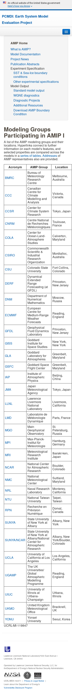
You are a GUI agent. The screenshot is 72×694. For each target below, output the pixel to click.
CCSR (9, 211)
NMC (8, 479)
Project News (20, 59)
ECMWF (11, 315)
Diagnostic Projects (26, 100)
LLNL (8, 403)
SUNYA (10, 522)
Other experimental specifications (36, 81)
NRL (8, 490)
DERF (9, 283)
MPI (7, 442)
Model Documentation (26, 54)
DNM (8, 299)
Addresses (49, 155)
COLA (9, 237)
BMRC (9, 178)
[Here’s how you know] (36, 4)
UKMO (9, 608)
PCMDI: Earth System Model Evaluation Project (25, 19)
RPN (8, 510)
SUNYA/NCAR (15, 540)
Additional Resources (28, 105)
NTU (8, 499)
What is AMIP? (21, 49)
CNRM (9, 223)
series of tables (30, 155)
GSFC (9, 366)
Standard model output (28, 90)
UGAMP (10, 575)
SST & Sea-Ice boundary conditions (30, 75)
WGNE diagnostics (26, 95)
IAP (7, 377)
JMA (8, 389)
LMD (8, 417)
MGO (8, 430)
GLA (8, 355)
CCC (8, 195)
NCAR (9, 467)
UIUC (9, 594)
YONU (9, 619)
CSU (8, 269)
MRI (8, 455)
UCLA (9, 557)
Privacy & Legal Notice (34, 681)
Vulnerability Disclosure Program (18, 687)
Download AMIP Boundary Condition (31, 112)
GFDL (9, 331)
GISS (8, 343)
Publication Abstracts (25, 64)
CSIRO (10, 255)
